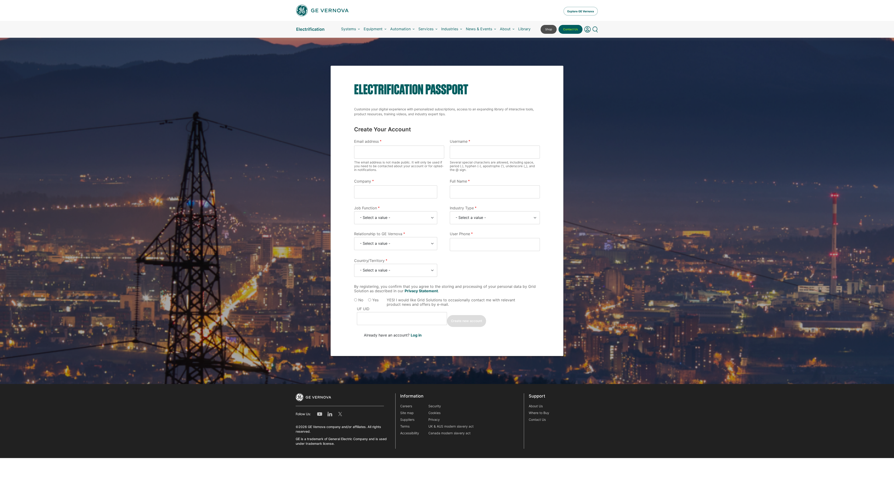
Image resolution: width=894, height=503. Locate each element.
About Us (536, 406)
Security (434, 406)
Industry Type (462, 208)
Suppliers (407, 419)
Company (362, 181)
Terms (405, 426)
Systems (348, 29)
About (505, 29)
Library (524, 29)
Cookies (434, 413)
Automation (400, 29)
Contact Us (570, 29)
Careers (406, 406)
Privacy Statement (421, 291)
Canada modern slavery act (449, 433)
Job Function (365, 208)
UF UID (363, 309)
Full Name (458, 181)
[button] (587, 29)
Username (458, 141)
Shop (548, 29)
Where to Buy (539, 413)
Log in (416, 335)
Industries (449, 29)
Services (425, 29)
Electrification (310, 29)
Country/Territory (369, 260)
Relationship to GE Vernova (378, 234)
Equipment (373, 29)
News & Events (479, 29)
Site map (407, 413)
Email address (366, 141)
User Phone (460, 234)
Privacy (434, 419)
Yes (375, 300)
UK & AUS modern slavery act (451, 426)
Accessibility (409, 433)
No (360, 300)
